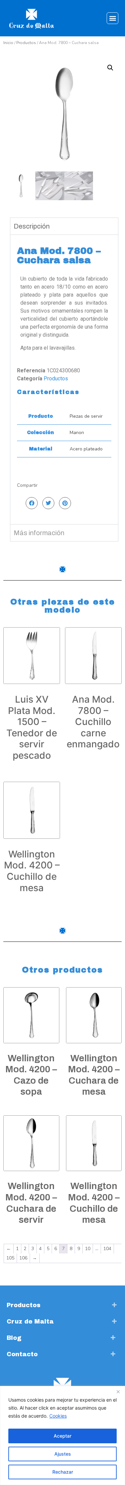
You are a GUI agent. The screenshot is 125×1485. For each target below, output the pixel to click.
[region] (62, 1435)
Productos (26, 42)
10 (87, 1248)
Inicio (8, 42)
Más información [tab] (39, 532)
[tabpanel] (64, 379)
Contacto (22, 1354)
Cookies (58, 1416)
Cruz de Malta (30, 1321)
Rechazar (62, 1472)
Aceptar (62, 1436)
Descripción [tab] (32, 226)
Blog (14, 1338)
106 (23, 1258)
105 (10, 1258)
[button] (112, 18)
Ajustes (62, 1454)
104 (107, 1248)
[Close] (118, 1392)
